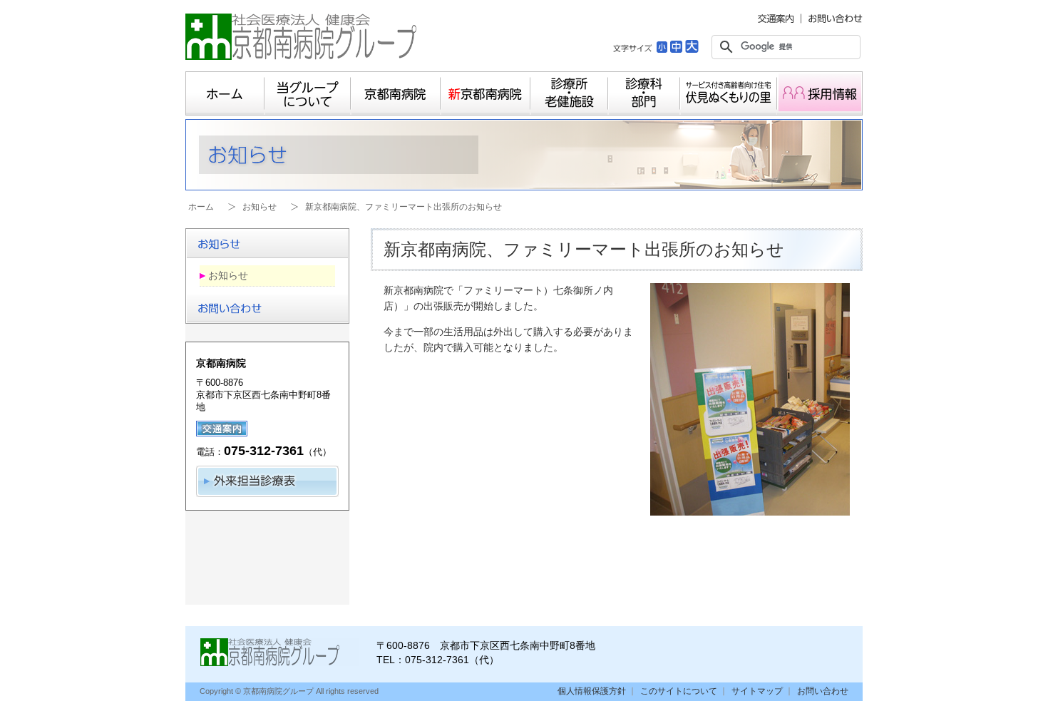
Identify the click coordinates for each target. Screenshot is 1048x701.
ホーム (224, 93)
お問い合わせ (822, 691)
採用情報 (820, 93)
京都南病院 (396, 93)
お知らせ (259, 207)
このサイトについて (678, 691)
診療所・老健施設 (569, 93)
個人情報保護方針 (592, 691)
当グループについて (307, 93)
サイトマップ (757, 691)
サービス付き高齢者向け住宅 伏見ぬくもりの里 (728, 93)
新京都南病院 (485, 93)
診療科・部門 (644, 93)
